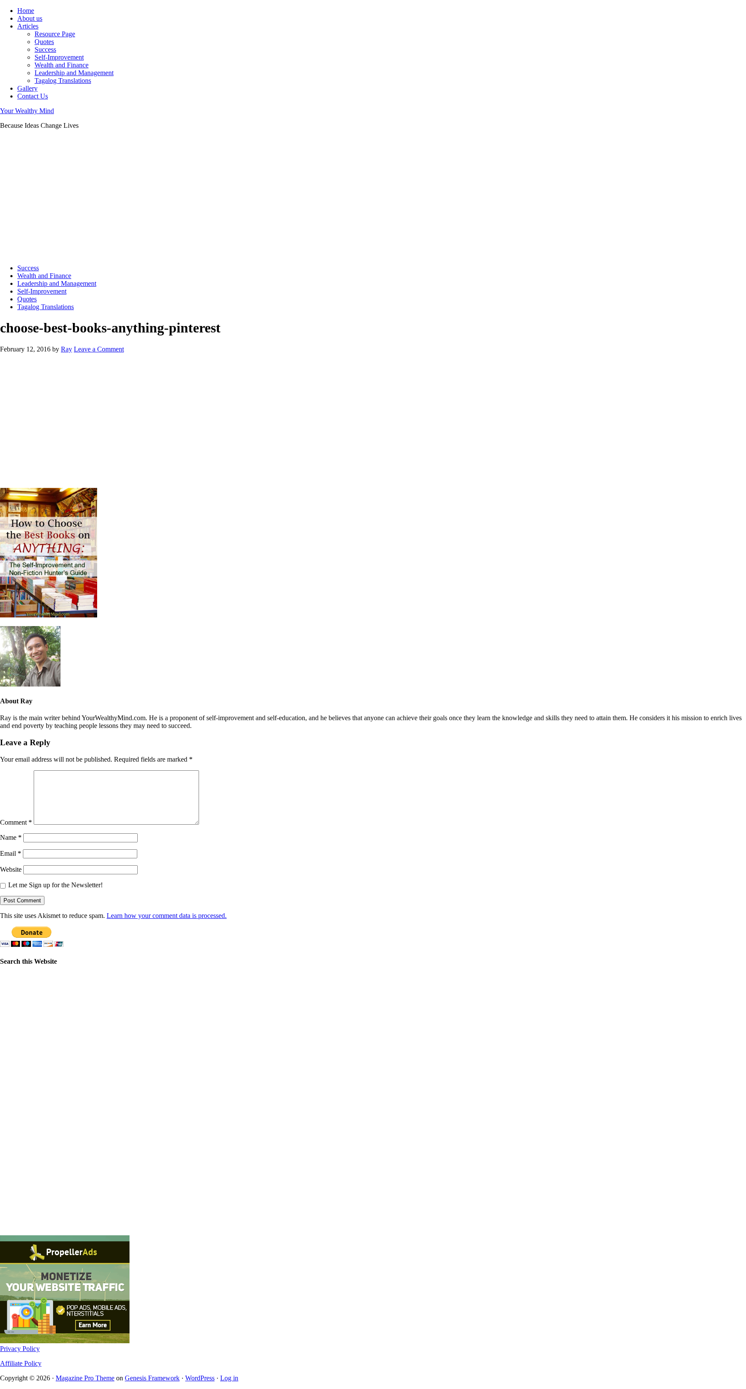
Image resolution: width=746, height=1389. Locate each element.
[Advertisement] (259, 196)
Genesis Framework (152, 1378)
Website (11, 869)
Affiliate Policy (20, 1363)
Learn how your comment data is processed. (167, 915)
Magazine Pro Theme (85, 1378)
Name (11, 837)
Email (10, 853)
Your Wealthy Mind (27, 110)
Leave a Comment (99, 349)
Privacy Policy (20, 1348)
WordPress (200, 1378)
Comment (16, 822)
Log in (229, 1378)
